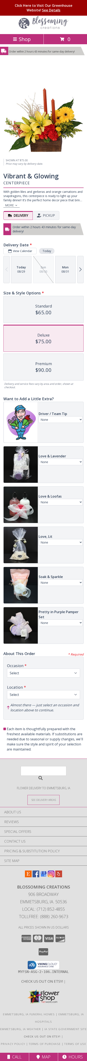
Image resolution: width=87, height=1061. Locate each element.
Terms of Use (75, 1044)
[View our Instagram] (51, 875)
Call (16, 1057)
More (9, 205)
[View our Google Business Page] (43, 875)
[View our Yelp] (58, 875)
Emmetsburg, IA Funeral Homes (29, 1014)
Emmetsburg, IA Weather (20, 1029)
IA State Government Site (66, 1029)
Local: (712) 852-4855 (43, 909)
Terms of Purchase (45, 1044)
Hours (75, 1057)
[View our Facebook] (36, 875)
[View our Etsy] (28, 875)
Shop (25, 39)
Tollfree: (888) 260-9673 (43, 916)
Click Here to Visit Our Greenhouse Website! (43, 7)
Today (46, 251)
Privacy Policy (13, 1044)
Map (45, 1057)
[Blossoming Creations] (43, 28)
